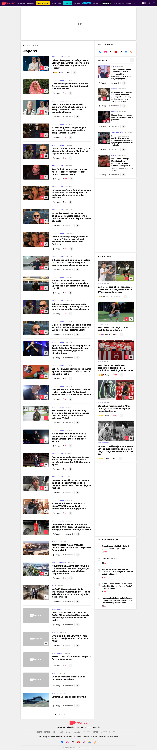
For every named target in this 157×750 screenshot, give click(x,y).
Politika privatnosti (111, 737)
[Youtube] (115, 52)
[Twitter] (110, 52)
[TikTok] (120, 52)
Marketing (43, 737)
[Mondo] (8, 3)
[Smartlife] (86, 732)
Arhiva (100, 737)
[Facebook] (100, 52)
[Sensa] (95, 732)
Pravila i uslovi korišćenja (72, 737)
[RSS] (131, 52)
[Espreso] (47, 732)
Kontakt (59, 737)
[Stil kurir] (61, 732)
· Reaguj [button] (60, 72)
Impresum (51, 737)
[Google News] (126, 52)
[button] (68, 72)
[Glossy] (68, 732)
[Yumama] (105, 732)
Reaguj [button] (57, 93)
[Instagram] (105, 52)
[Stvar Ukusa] (117, 732)
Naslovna (26, 45)
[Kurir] (39, 732)
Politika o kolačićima (90, 737)
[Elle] (55, 732)
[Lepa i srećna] (77, 732)
